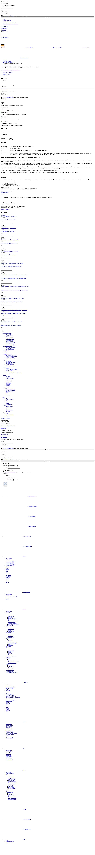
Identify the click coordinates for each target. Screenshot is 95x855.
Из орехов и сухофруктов (11, 344)
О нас (4, 19)
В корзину (4, 86)
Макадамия (8, 383)
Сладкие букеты (9, 335)
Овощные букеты (9, 340)
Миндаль (8, 384)
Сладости (5, 398)
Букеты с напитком (10, 337)
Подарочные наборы (7, 354)
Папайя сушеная (9, 410)
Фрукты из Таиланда (10, 365)
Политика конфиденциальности (8, 426)
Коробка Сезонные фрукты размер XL (9, 243)
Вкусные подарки (7, 61)
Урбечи (7, 403)
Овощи (4, 367)
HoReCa (5, 351)
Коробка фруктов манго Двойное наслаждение (11, 325)
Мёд (7, 400)
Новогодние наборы (10, 358)
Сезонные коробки (10, 349)
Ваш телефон (6, 470)
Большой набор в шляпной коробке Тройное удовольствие (13, 313)
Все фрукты (8, 361)
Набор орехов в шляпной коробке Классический (11, 266)
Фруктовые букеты (10, 339)
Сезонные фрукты (10, 363)
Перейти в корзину (5, 37)
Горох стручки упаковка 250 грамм (13, 372)
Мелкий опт (5, 350)
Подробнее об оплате (5, 209)
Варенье (7, 401)
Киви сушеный (9, 407)
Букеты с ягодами (10, 341)
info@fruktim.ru (4, 437)
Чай (4, 397)
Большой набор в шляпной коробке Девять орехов (12, 301)
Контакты (5, 21)
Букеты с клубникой (10, 342)
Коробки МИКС (9, 348)
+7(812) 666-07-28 (4, 26)
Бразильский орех (10, 378)
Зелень (7, 371)
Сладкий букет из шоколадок (9, 22)
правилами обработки (8, 15)
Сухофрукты (6, 388)
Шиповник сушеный (10, 390)
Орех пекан (8, 385)
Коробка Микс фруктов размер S (8, 231)
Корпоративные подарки (8, 62)
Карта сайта (3, 428)
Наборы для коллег (10, 357)
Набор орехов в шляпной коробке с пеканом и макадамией (13, 278)
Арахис (7, 377)
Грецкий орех (9, 379)
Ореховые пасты (9, 404)
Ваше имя (5, 469)
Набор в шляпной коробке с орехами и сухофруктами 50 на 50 (14, 290)
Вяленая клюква (9, 406)
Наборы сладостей (10, 399)
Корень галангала (9, 370)
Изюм (7, 392)
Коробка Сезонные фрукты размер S (9, 254)
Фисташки (8, 386)
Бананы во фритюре (10, 389)
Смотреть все (3, 215)
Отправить (47, 17)
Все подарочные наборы (11, 355)
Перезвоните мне (47, 461)
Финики (7, 395)
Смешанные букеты (10, 343)
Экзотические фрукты (10, 362)
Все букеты (8, 334)
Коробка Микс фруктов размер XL (8, 219)
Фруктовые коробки (7, 346)
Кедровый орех (9, 380)
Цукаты (5, 405)
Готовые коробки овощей (11, 369)
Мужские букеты (9, 336)
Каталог (5, 60)
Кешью (7, 382)
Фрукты (5, 360)
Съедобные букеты (7, 333)
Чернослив (8, 393)
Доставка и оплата (7, 20)
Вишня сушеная (9, 391)
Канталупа (8, 411)
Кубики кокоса (9, 408)
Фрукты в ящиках (10, 364)
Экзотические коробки (11, 347)
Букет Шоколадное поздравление (10, 24)
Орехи (4, 375)
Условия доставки (4, 192)
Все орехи (8, 376)
